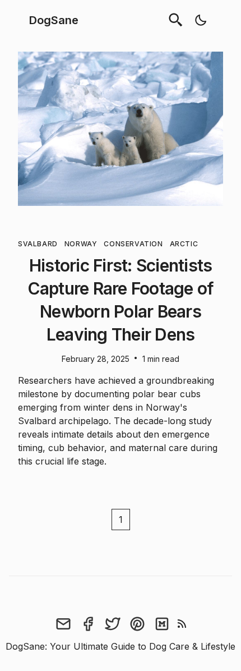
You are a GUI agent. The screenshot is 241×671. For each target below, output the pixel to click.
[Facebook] (88, 624)
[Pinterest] (137, 624)
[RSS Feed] (182, 624)
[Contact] (63, 624)
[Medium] (162, 624)
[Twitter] (112, 624)
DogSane (53, 20)
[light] (200, 20)
